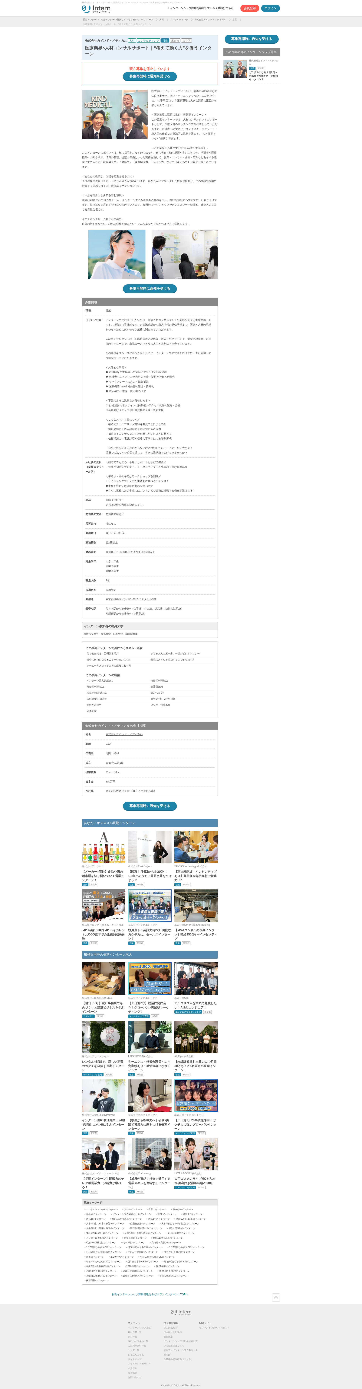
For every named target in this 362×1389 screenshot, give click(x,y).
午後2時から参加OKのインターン (103, 1266)
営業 (234, 19)
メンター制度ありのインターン (102, 1238)
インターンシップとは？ (140, 1327)
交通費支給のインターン (142, 1223)
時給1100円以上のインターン (168, 1238)
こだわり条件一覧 (137, 1345)
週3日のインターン (192, 1214)
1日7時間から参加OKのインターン (186, 1247)
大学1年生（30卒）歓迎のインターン (105, 1223)
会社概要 (132, 1372)
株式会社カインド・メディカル (210, 19)
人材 (161, 19)
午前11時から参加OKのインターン (103, 1261)
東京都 (175, 40)
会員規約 (132, 1368)
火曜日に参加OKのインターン (138, 1271)
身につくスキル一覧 (138, 1341)
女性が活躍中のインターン (181, 1233)
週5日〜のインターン (159, 1219)
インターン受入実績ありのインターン (132, 1214)
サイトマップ (135, 1359)
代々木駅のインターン (134, 1242)
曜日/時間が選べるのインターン (146, 1228)
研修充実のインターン (135, 1238)
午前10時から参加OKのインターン (157, 1257)
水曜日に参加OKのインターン (174, 1271)
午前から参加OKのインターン (143, 1252)
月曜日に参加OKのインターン (101, 1271)
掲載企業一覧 (135, 1332)
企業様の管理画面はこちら (177, 1359)
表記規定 (168, 1336)
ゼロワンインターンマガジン (214, 1327)
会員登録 (250, 8)
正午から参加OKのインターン (143, 1261)
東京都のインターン (183, 1209)
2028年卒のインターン (138, 1266)
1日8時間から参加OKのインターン (103, 1252)
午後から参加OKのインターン (179, 1252)
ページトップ (276, 1297)
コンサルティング (179, 19)
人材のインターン (133, 1209)
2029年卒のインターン (122, 1257)
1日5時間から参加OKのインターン (103, 1247)
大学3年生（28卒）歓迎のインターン (105, 1228)
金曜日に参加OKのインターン (138, 1275)
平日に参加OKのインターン (173, 1275)
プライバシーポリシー (139, 1363)
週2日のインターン (167, 1214)
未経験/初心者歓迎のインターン (102, 1233)
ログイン (271, 8)
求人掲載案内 (170, 1327)
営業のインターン (157, 1209)
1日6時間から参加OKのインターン (145, 1247)
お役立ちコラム (136, 1354)
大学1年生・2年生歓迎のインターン (143, 1233)
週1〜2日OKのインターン (182, 1228)
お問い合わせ (135, 1377)
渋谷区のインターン (96, 1214)
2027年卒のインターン (167, 1266)
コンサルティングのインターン (102, 1209)
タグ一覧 (132, 1336)
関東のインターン (95, 1257)
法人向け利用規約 (173, 1332)
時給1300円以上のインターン (101, 1242)
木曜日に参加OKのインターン (101, 1275)
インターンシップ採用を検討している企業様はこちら (202, 8)
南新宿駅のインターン (97, 1280)
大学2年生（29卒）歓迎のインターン (180, 1223)
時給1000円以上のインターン (127, 1219)
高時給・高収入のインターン (166, 1242)
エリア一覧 (133, 1350)
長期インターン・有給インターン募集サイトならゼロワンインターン (118, 19)
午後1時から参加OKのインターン (181, 1261)
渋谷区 (186, 40)
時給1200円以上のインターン (191, 1219)
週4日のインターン (96, 1219)
